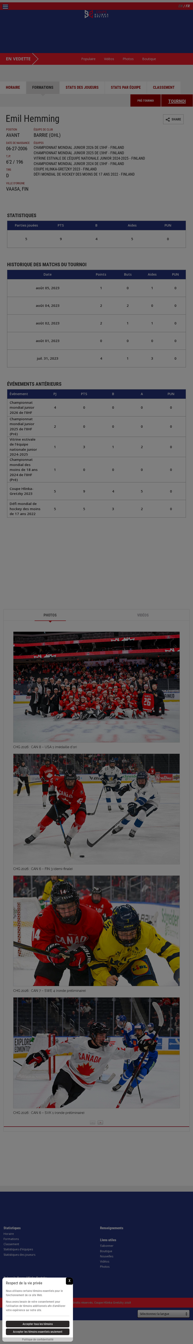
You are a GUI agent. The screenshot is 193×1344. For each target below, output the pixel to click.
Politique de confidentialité (37, 1339)
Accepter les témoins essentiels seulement (37, 1331)
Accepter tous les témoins (38, 1324)
